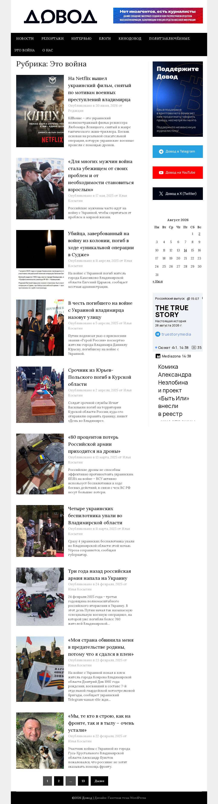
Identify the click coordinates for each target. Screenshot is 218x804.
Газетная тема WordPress (127, 798)
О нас (47, 50)
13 (83, 781)
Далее (99, 781)
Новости (25, 38)
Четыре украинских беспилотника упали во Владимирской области (95, 515)
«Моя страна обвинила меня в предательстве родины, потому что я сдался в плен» (101, 647)
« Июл (158, 281)
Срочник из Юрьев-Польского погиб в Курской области (99, 377)
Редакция (75, 111)
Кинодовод (130, 38)
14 (185, 250)
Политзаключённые (169, 38)
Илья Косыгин (80, 589)
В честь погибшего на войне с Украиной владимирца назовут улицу (100, 310)
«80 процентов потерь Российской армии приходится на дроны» (94, 444)
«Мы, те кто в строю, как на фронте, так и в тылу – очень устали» (101, 723)
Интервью (81, 38)
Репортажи (53, 38)
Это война (24, 50)
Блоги (105, 38)
